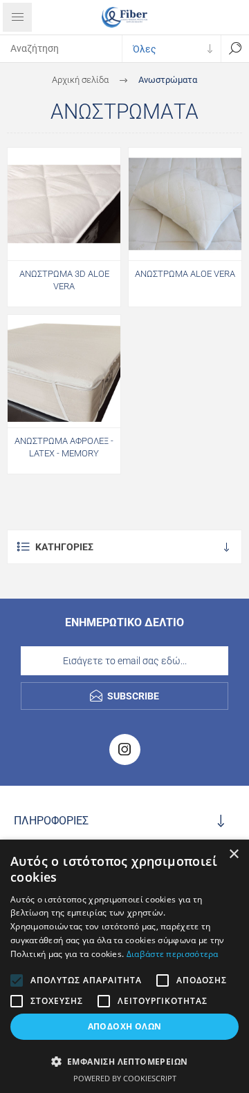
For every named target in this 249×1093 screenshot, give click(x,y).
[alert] (124, 966)
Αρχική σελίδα (80, 80)
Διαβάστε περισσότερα (173, 954)
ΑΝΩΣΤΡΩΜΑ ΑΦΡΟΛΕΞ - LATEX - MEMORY (64, 447)
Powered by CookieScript (124, 1078)
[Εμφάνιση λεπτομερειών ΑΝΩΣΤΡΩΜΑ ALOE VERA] (185, 204)
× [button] (233, 854)
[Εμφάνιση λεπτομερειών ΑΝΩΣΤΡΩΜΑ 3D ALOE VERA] (64, 204)
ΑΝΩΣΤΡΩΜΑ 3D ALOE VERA (64, 280)
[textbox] (61, 48)
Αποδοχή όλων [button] (125, 1026)
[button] (124, 1060)
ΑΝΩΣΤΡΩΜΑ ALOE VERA (185, 274)
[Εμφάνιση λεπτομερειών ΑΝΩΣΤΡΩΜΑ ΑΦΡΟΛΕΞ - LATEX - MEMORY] (64, 371)
